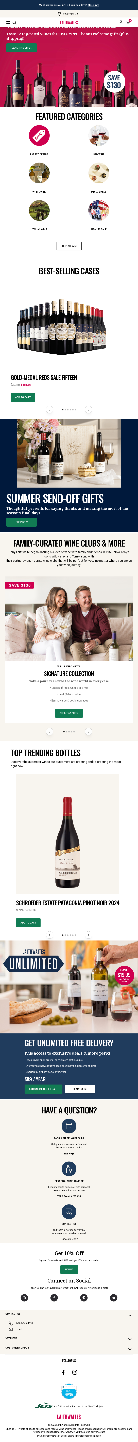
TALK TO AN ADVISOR (69, 1196)
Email (19, 1329)
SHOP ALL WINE (69, 246)
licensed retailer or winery (59, 1432)
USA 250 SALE (99, 229)
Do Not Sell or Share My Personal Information (77, 1435)
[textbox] (69, 28)
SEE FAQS (69, 1153)
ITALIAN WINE (39, 229)
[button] (69, 14)
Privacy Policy (44, 1435)
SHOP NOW (22, 522)
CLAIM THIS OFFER (21, 47)
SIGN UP (69, 1269)
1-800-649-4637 (24, 1323)
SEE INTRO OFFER (69, 713)
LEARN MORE (80, 1089)
